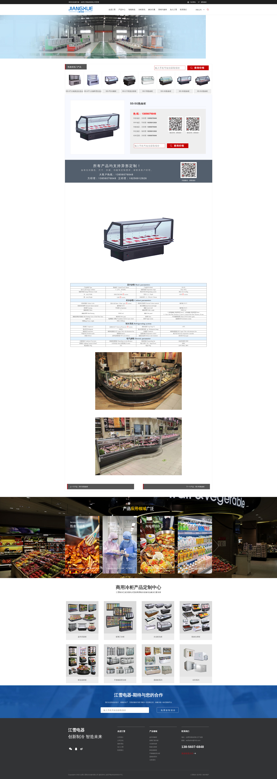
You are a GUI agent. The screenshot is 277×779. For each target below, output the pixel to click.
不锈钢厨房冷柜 (154, 753)
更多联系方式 (187, 753)
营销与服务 (162, 9)
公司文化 (120, 740)
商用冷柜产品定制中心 (138, 587)
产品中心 (121, 9)
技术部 (199, 774)
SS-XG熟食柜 (200, 486)
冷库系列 (152, 760)
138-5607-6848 (192, 747)
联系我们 (183, 9)
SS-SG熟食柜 (92, 22)
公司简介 (120, 737)
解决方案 (151, 9)
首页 (69, 22)
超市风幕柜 (153, 737)
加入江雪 (173, 9)
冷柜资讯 (141, 9)
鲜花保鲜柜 (153, 750)
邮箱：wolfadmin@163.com (190, 740)
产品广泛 (138, 508)
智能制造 (131, 9)
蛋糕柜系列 (153, 756)
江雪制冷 (193, 774)
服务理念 (120, 743)
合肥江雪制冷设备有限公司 (89, 774)
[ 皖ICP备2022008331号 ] (114, 774)
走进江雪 (112, 9)
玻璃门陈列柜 (154, 740)
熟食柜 (84, 22)
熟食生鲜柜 (153, 747)
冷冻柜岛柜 (153, 743)
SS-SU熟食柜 (83, 486)
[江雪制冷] (80, 8)
